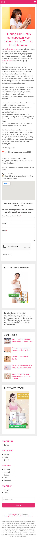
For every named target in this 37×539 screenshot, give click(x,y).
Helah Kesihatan (13, 514)
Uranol (6, 493)
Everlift (6, 460)
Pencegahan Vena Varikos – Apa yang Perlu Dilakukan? (21, 349)
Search (18, 505)
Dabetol (7, 472)
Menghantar (7, 254)
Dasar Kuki (24, 516)
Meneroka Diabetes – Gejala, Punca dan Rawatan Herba (22, 366)
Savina (6, 445)
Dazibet (6, 475)
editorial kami (7, 61)
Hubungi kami (17, 516)
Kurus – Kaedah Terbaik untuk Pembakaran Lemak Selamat (21, 376)
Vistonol (7, 478)
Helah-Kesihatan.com (11, 49)
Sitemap (30, 516)
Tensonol (7, 480)
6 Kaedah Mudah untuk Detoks (20, 358)
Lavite (6, 457)
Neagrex (7, 490)
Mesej (4, 230)
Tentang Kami (8, 516)
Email (4, 223)
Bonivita (7, 469)
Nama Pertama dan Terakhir (11, 216)
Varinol (6, 454)
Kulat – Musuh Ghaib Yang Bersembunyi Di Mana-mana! (22, 340)
